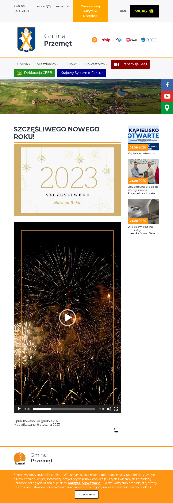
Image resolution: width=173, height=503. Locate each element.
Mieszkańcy (46, 64)
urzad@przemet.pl (53, 6)
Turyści (71, 64)
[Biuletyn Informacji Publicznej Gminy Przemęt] (106, 39)
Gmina (22, 64)
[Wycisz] (109, 409)
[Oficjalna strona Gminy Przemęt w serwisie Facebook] (167, 85)
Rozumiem (86, 494)
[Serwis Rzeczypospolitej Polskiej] (131, 39)
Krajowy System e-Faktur (82, 73)
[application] (67, 317)
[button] (67, 317)
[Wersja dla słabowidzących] (144, 11)
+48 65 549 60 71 (21, 8)
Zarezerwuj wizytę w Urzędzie (90, 11)
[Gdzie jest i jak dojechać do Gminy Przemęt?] (167, 108)
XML (123, 11)
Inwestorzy (95, 64)
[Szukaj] (94, 40)
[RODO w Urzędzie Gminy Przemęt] (149, 39)
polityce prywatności (84, 483)
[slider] (64, 409)
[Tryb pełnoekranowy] (116, 409)
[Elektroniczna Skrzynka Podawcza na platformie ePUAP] (118, 40)
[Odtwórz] (19, 409)
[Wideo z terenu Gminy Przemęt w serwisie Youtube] (167, 96)
